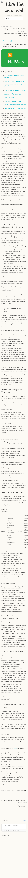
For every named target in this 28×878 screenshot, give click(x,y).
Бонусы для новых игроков (12, 101)
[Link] (17, 830)
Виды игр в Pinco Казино (12, 94)
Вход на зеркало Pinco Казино (14, 81)
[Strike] (8, 830)
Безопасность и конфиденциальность (15, 90)
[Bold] (3, 830)
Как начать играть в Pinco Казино (15, 108)
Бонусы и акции (9, 98)
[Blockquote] (13, 830)
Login (24, 820)
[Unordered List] (12, 830)
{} (18, 830)
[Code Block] (15, 830)
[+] (21, 830)
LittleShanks (23, 790)
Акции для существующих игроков (15, 105)
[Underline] (6, 830)
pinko (15, 748)
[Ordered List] (10, 830)
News (8, 790)
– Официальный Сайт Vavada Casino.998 (13, 29)
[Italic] (5, 830)
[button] (6, 40)
